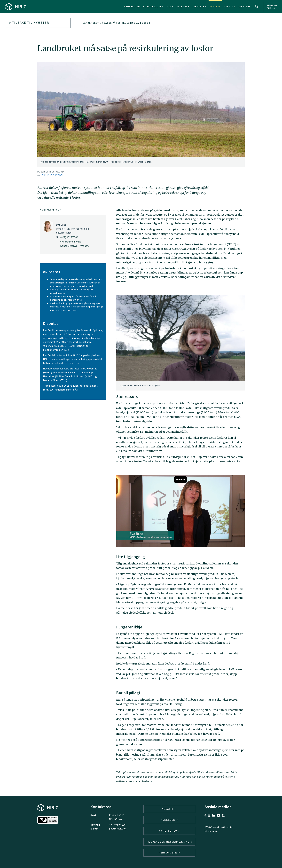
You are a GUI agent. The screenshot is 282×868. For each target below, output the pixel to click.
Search (256, 6)
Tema (170, 6)
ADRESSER (168, 820)
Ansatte (229, 6)
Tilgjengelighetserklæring (168, 841)
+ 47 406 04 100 (117, 824)
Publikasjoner (153, 6)
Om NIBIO (244, 6)
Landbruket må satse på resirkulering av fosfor (116, 22)
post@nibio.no (117, 828)
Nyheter (215, 6)
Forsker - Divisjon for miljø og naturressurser (72, 228)
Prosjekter (132, 6)
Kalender (183, 6)
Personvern (168, 852)
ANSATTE (168, 809)
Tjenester (199, 6)
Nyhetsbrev (168, 830)
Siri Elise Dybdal (53, 175)
